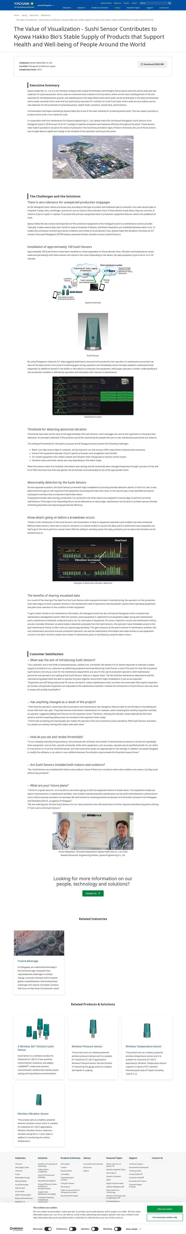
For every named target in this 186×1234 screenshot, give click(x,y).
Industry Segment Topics (116, 1169)
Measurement (66, 1171)
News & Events (106, 3)
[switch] (72, 1229)
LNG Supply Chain (22, 1167)
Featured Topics (133, 7)
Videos (86, 1171)
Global (134, 3)
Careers (126, 3)
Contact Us (164, 7)
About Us (117, 3)
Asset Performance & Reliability (46, 1176)
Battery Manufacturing (24, 1198)
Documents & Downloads (93, 1164)
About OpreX (111, 1173)
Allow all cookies (164, 1209)
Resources (34, 15)
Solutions (81, 7)
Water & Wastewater (23, 1195)
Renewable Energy (22, 1177)
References (45, 15)
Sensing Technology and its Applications (116, 1197)
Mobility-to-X (20, 1201)
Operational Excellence (47, 1181)
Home (16, 15)
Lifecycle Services (67, 1183)
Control (63, 1167)
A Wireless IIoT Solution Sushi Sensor (36, 1048)
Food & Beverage (28, 961)
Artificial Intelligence (114, 1187)
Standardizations (113, 1201)
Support (150, 7)
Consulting (65, 1174)
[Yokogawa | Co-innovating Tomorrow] (24, 5)
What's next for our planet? (113, 1165)
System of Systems (113, 1176)
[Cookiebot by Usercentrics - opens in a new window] (16, 1229)
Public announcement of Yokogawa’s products (70, 1191)
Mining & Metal (21, 1181)
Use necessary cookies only (165, 1217)
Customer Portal (135, 1177)
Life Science (65, 1187)
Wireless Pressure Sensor (87, 1046)
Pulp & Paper (20, 1188)
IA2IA (108, 1180)
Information (65, 1164)
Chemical (18, 1171)
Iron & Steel (19, 1191)
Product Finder (134, 1174)
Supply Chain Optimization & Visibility (47, 1193)
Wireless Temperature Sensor (144, 1046)
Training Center (135, 1171)
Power (17, 1174)
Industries (67, 7)
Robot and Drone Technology (112, 1191)
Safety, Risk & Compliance (43, 1170)
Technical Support (136, 1164)
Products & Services (100, 7)
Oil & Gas (18, 1164)
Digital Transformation (115, 1183)
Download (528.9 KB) (153, 64)
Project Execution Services (67, 1178)
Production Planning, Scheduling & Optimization (46, 1199)
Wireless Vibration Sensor (33, 1113)
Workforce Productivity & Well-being (47, 1165)
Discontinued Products (69, 1196)
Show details (132, 1229)
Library (117, 7)
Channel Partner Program (135, 1185)
